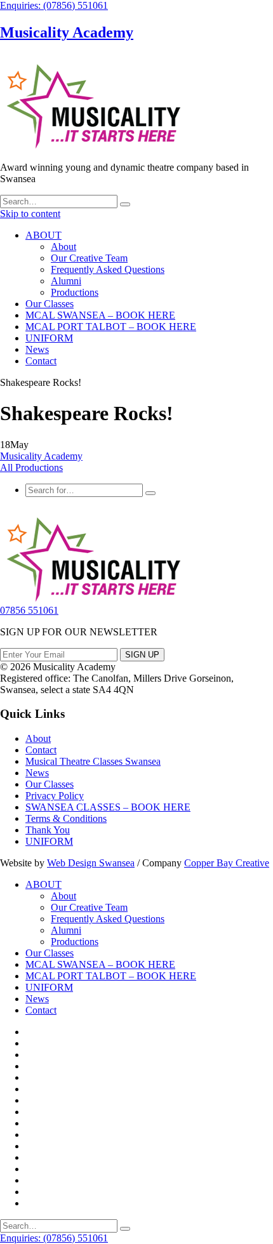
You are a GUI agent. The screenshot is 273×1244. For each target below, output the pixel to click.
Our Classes (49, 303)
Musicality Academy (66, 32)
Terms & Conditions (66, 818)
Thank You (47, 829)
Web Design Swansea (91, 862)
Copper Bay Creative (226, 862)
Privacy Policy (54, 795)
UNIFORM (49, 338)
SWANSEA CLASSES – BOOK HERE (107, 807)
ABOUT (43, 235)
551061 (29, 610)
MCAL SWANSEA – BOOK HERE (100, 315)
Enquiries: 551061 (54, 5)
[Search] (125, 204)
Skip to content (30, 213)
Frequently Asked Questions (107, 269)
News (37, 349)
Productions (74, 292)
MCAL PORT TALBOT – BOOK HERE (110, 326)
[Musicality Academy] (92, 145)
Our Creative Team (89, 258)
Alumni (66, 280)
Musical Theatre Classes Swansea (93, 761)
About (63, 246)
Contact (41, 360)
